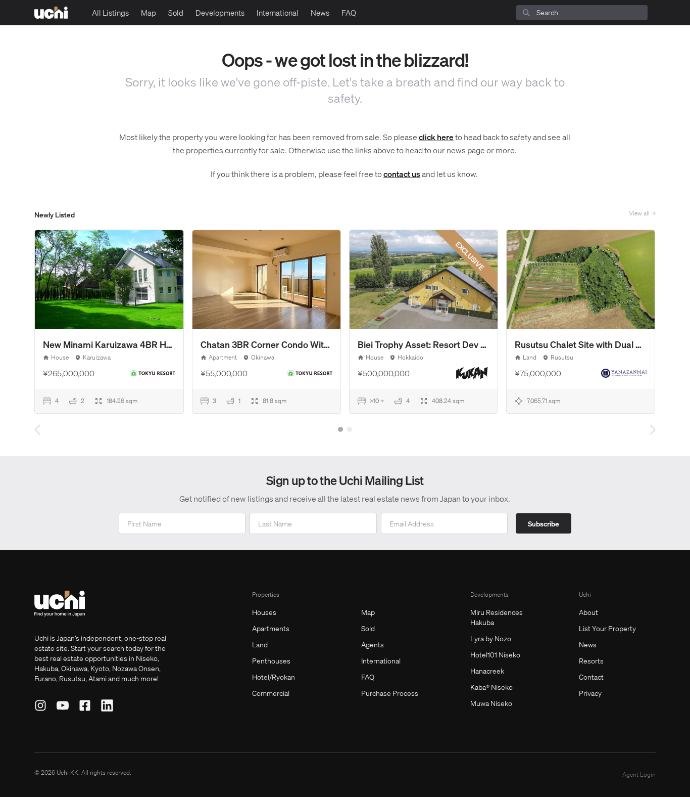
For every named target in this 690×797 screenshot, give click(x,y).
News (320, 13)
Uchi (585, 594)
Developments (219, 13)
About (588, 611)
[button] (340, 429)
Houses (264, 611)
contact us (401, 173)
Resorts (591, 660)
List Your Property (607, 628)
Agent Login (639, 774)
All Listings (110, 13)
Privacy (590, 692)
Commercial (270, 692)
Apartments (270, 628)
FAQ (348, 13)
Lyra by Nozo (490, 638)
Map (148, 13)
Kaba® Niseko (491, 686)
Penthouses (271, 660)
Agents (372, 644)
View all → (642, 213)
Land (260, 644)
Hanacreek (487, 670)
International (278, 13)
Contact (591, 676)
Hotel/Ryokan (273, 676)
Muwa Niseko (491, 702)
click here (436, 136)
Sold (175, 13)
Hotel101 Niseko (495, 654)
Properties (265, 594)
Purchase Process (389, 692)
